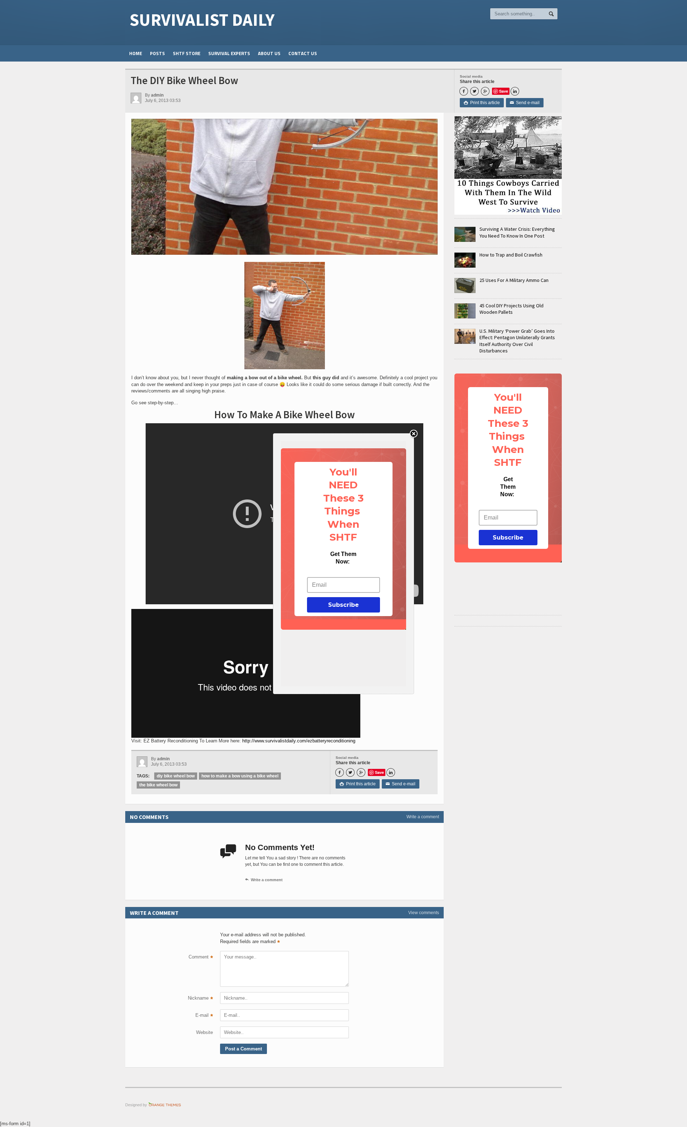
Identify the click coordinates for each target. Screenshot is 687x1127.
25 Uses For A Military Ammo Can (514, 280)
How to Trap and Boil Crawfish (510, 255)
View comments (423, 912)
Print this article (482, 102)
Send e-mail (525, 102)
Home (135, 53)
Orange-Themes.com (164, 1105)
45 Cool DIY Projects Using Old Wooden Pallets (511, 308)
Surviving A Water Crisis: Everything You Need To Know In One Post (517, 232)
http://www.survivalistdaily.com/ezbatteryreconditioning (298, 740)
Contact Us (302, 53)
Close (414, 434)
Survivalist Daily (202, 19)
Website (204, 1032)
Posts (157, 53)
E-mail (204, 1016)
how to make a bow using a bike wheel (239, 776)
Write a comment (422, 816)
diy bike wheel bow (176, 776)
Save (503, 91)
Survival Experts (229, 53)
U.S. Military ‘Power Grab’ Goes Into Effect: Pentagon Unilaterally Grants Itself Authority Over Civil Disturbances (517, 341)
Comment (201, 957)
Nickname (200, 998)
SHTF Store (186, 53)
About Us (269, 53)
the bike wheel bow (158, 784)
